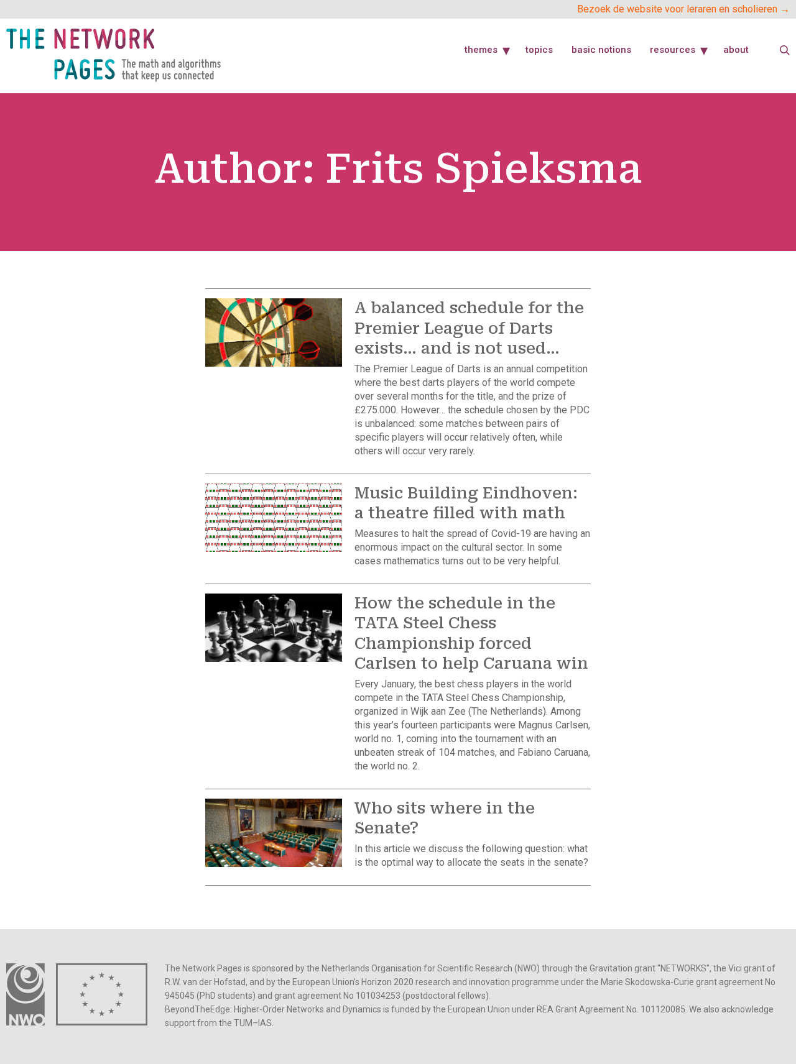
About (736, 49)
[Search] (785, 50)
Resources (672, 49)
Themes (481, 49)
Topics (539, 49)
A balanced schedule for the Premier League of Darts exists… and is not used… (469, 328)
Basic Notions (601, 49)
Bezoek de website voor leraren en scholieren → (683, 9)
